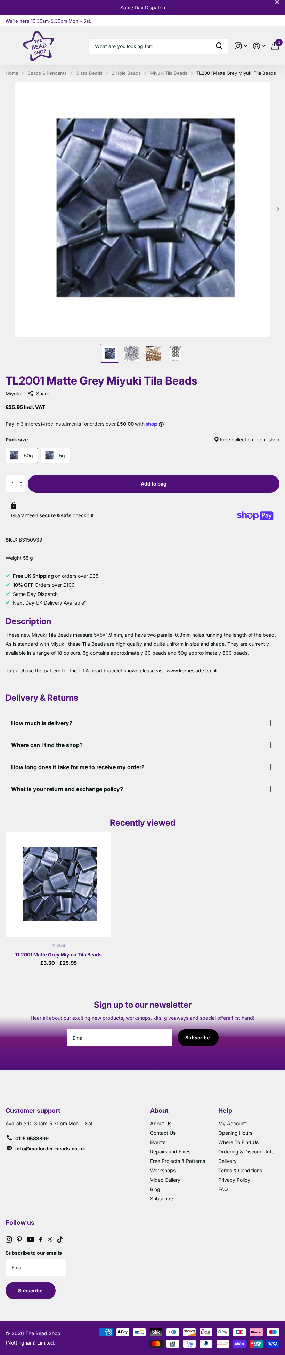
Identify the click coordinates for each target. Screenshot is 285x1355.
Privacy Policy (234, 1180)
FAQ (223, 1189)
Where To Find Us (238, 1142)
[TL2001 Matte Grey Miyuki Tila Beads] (58, 884)
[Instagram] (9, 1239)
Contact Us (163, 1133)
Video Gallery (165, 1180)
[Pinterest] (19, 1239)
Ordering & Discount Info (246, 1152)
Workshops (163, 1170)
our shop (269, 439)
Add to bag (153, 484)
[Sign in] (259, 46)
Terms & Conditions (240, 1170)
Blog (155, 1189)
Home (12, 73)
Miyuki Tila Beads (168, 73)
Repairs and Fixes (170, 1152)
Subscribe (198, 1037)
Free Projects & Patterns (177, 1161)
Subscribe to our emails (34, 1253)
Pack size (142, 439)
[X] (49, 1239)
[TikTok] (60, 1239)
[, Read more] (240, 46)
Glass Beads (89, 73)
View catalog (11, 46)
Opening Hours (235, 1133)
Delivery (227, 1161)
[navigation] (109, 353)
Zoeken (219, 46)
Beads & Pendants (47, 73)
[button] (22, 478)
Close (277, 2)
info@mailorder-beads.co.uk (50, 1148)
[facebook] (40, 1239)
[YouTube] (30, 1239)
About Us (160, 1123)
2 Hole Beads (126, 73)
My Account (232, 1123)
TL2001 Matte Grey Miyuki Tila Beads (58, 955)
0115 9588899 (32, 1138)
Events (157, 1142)
